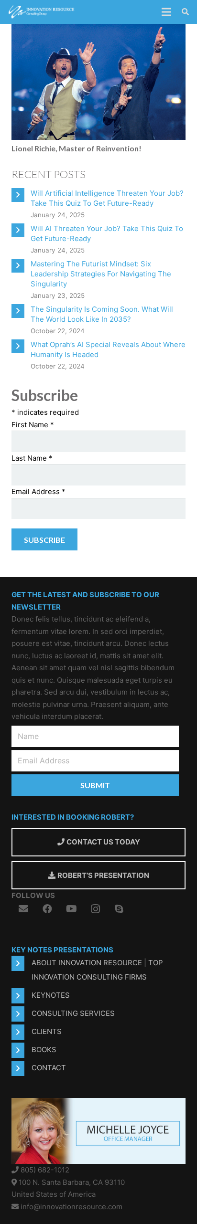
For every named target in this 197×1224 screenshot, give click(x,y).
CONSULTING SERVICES (73, 1013)
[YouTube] (71, 909)
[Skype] (119, 909)
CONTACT (49, 1067)
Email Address (38, 491)
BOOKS (44, 1049)
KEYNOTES (51, 995)
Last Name (32, 458)
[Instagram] (95, 909)
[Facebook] (47, 909)
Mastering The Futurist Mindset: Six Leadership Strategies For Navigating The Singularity (101, 273)
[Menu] (166, 12)
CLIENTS (47, 1031)
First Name (32, 424)
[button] (185, 12)
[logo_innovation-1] (42, 12)
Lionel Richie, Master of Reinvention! (76, 148)
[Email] (23, 909)
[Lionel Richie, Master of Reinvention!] (98, 29)
